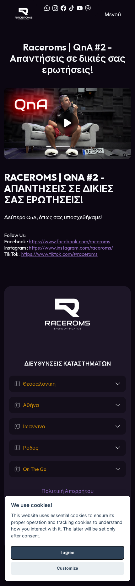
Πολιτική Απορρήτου (67, 491)
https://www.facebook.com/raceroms (69, 241)
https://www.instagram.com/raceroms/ (71, 248)
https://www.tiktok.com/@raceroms (59, 254)
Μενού (113, 14)
